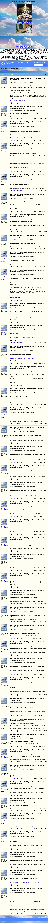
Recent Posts (3, 64)
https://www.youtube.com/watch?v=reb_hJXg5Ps (22, 826)
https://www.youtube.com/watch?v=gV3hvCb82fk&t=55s (24, 743)
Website (20, 103)
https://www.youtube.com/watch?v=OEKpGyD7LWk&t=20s (25, 317)
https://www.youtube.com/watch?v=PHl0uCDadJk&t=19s (24, 635)
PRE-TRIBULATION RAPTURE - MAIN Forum (33, 62)
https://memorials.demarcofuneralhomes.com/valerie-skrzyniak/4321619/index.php (24, 40)
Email (14, 103)
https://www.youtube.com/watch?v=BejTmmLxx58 (22, 358)
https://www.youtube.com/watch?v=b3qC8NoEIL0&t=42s (24, 495)
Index (9, 62)
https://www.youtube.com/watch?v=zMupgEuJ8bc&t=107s (24, 619)
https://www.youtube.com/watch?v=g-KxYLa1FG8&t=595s (24, 882)
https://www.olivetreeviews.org (17, 100)
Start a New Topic (4, 71)
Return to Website (4, 62)
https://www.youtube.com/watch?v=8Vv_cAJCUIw (22, 337)
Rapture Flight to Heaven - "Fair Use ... (17, 62)
